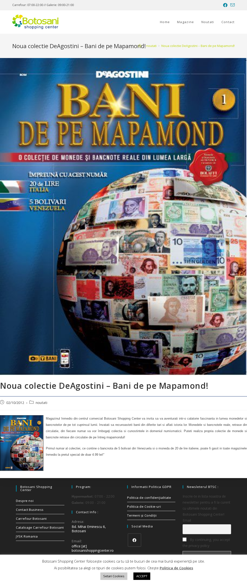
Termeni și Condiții (142, 515)
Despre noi (25, 501)
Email (187, 520)
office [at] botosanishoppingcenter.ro (93, 548)
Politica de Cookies (176, 567)
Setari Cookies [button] (113, 576)
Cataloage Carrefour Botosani (40, 527)
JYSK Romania (27, 536)
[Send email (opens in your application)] (232, 5)
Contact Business (30, 509)
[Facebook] (134, 540)
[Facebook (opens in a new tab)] (225, 5)
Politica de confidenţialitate (149, 497)
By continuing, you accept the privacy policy (206, 542)
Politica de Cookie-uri (144, 506)
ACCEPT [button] (141, 576)
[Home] (139, 46)
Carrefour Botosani (31, 518)
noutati (41, 402)
